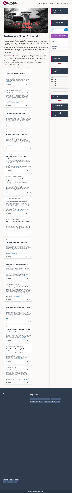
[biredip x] (11, 482)
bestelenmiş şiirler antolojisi (13, 55)
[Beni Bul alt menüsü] (68, 3)
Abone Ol (11, 479)
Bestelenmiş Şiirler (56, 401)
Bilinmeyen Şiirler (38, 398)
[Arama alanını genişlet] (36, 3)
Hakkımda (6, 479)
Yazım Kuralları (47, 401)
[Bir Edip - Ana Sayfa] (10, 3)
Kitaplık (40, 401)
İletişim (16, 479)
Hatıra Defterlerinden (55, 398)
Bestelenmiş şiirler (8, 40)
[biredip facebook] (8, 482)
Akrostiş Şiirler (47, 398)
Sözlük (31, 398)
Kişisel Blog (38, 491)
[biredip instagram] (4, 482)
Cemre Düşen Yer (34, 401)
